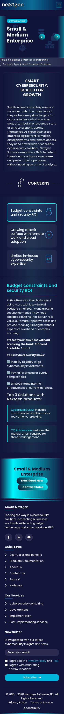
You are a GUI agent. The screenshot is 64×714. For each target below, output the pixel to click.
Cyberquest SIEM (22, 410)
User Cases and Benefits (26, 555)
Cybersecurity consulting (26, 604)
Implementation (20, 616)
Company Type (11, 64)
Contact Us (17, 573)
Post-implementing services (29, 622)
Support (15, 579)
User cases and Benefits (35, 59)
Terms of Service (41, 702)
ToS (55, 661)
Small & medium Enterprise (36, 64)
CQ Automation (21, 430)
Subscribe (30, 677)
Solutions (15, 59)
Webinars (16, 585)
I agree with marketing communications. (24, 667)
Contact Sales (32, 487)
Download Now (32, 481)
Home (4, 59)
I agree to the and (33, 661)
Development (19, 610)
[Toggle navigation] (59, 5)
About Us (16, 567)
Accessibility (32, 708)
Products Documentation (27, 561)
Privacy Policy (37, 661)
